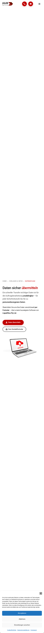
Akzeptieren (22, 613)
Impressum (34, 630)
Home (5, 281)
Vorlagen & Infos (16, 281)
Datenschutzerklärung (23, 630)
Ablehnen (22, 619)
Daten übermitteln (14, 322)
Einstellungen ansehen (22, 625)
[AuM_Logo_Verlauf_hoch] (7, 3)
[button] (41, 593)
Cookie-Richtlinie (11, 630)
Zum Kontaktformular (15, 329)
